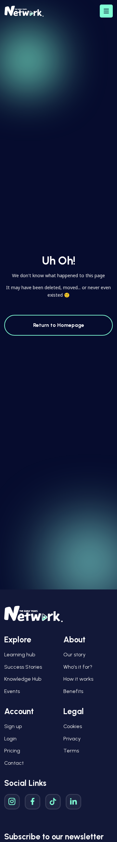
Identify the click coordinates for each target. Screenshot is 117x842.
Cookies (72, 726)
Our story (74, 654)
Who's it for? (77, 667)
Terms (71, 751)
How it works (78, 679)
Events (12, 691)
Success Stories (23, 667)
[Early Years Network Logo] (24, 11)
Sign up (13, 726)
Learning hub (19, 654)
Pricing (12, 751)
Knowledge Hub (22, 679)
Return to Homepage (58, 325)
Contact (14, 763)
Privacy (72, 739)
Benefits (73, 691)
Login (10, 739)
